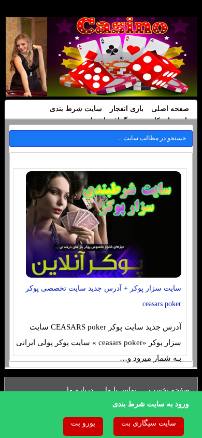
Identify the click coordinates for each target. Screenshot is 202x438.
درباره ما (80, 390)
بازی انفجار (126, 109)
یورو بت (83, 423)
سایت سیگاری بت (148, 423)
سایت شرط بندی (76, 109)
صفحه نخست (169, 390)
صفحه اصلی (170, 109)
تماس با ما (121, 390)
